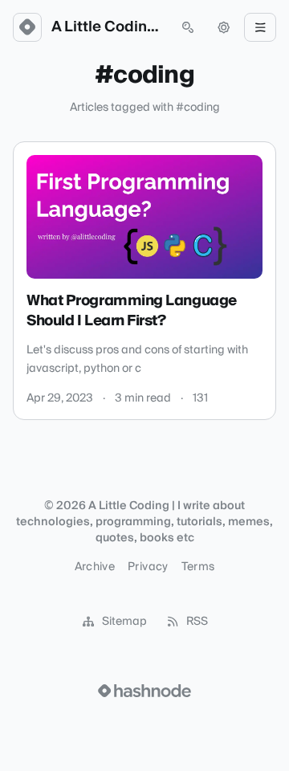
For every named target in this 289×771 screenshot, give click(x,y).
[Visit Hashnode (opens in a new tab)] (144, 691)
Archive (95, 567)
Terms (198, 567)
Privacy (148, 567)
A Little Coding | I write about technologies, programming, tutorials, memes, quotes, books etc (107, 27)
